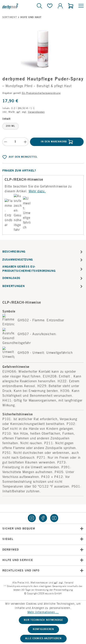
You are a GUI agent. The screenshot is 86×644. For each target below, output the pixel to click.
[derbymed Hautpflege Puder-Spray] (43, 49)
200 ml (10, 126)
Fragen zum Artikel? (19, 170)
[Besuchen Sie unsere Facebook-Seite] (43, 518)
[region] (43, 49)
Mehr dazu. (37, 191)
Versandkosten (36, 112)
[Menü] (80, 6)
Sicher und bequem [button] (18, 528)
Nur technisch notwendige (43, 620)
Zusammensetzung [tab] (17, 260)
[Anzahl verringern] (5, 142)
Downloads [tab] (11, 278)
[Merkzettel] (50, 6)
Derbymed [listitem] (10, 550)
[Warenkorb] (70, 6)
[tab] (43, 252)
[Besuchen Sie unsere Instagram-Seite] (32, 518)
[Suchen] (39, 6)
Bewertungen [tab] (13, 286)
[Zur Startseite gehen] (15, 6)
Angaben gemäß (31, 93)
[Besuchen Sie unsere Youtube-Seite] (54, 518)
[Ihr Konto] (60, 6)
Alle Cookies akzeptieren (43, 638)
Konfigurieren (43, 629)
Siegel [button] (7, 539)
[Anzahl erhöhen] (25, 142)
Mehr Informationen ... (43, 612)
